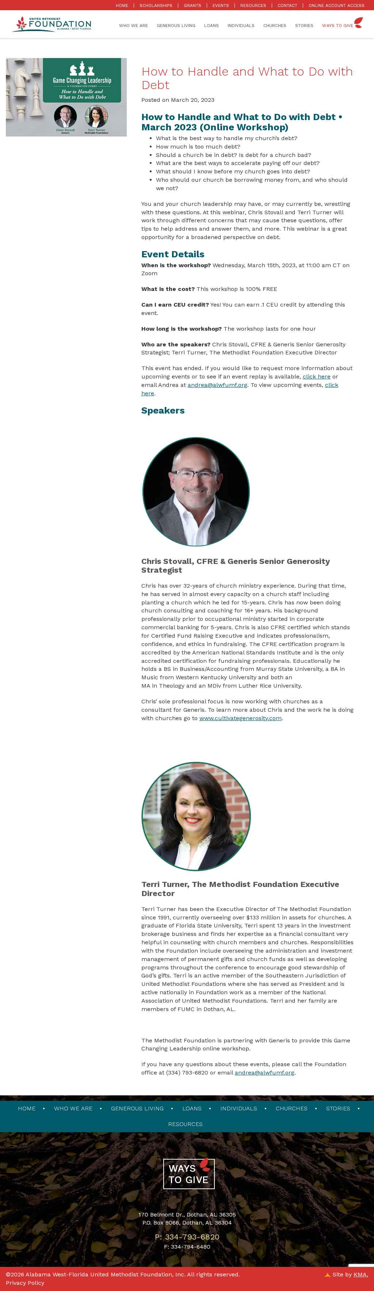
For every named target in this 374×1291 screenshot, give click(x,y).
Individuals (241, 25)
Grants (192, 5)
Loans (211, 25)
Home (122, 5)
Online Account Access (337, 5)
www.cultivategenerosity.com (240, 718)
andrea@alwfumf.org (217, 384)
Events (221, 5)
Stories (304, 25)
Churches (274, 25)
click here (317, 376)
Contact (287, 5)
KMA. (361, 1274)
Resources (253, 5)
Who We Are (133, 25)
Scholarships (156, 5)
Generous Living (176, 25)
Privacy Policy (25, 1282)
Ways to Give (337, 25)
